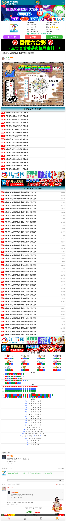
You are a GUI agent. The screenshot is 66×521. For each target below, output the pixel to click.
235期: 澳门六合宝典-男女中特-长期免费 (14, 145)
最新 (57, 484)
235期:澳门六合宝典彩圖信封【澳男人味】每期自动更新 (18, 215)
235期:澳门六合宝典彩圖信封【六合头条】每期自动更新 (18, 255)
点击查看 (61, 515)
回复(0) (12, 504)
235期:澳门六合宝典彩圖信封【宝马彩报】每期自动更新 (18, 324)
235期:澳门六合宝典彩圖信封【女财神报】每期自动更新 (18, 198)
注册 (25, 519)
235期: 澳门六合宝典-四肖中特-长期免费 (14, 155)
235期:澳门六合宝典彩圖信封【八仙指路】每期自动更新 (18, 311)
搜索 (18, 484)
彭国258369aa (10, 487)
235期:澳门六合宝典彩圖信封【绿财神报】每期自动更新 (18, 235)
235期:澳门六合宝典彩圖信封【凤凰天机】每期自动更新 (18, 281)
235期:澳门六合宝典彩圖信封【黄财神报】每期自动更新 (18, 208)
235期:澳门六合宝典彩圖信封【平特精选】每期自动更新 (18, 275)
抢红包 (57, 519)
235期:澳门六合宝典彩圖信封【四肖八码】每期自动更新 (18, 268)
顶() (17, 464)
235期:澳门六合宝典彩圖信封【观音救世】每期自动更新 (18, 252)
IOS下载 (34, 37)
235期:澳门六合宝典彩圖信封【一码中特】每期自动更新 (18, 261)
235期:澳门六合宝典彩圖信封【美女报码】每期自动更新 (18, 258)
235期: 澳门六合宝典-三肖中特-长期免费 (14, 169)
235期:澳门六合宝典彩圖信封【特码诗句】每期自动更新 (18, 314)
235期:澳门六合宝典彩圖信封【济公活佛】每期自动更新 (18, 242)
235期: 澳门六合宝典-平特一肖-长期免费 (14, 142)
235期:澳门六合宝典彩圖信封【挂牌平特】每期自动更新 (18, 301)
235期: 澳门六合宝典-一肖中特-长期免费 (14, 119)
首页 (9, 519)
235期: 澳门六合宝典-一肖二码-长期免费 (14, 116)
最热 (63, 484)
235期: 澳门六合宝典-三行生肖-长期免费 (14, 126)
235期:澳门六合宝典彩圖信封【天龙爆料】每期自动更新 (18, 245)
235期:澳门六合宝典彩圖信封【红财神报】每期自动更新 (18, 228)
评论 (41, 519)
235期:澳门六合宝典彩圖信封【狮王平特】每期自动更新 (18, 285)
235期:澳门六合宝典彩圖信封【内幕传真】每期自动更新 (18, 318)
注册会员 (62, 468)
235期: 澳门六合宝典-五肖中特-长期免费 (14, 162)
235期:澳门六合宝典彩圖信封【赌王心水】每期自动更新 (18, 308)
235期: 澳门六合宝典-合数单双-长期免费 (14, 149)
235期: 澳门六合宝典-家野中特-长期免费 (14, 132)
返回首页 (62, 4)
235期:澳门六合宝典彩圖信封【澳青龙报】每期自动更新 (18, 328)
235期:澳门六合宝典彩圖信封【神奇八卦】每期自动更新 (18, 295)
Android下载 (12, 37)
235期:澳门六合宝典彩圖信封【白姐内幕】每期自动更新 (18, 298)
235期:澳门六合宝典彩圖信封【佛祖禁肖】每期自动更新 (18, 305)
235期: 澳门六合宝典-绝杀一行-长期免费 (14, 112)
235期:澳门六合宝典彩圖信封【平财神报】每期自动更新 (18, 195)
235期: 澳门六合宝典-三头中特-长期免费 (14, 122)
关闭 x (56, 513)
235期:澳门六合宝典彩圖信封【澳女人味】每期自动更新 (18, 218)
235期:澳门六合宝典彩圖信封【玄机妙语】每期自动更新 (18, 288)
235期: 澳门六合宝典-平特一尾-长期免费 (14, 152)
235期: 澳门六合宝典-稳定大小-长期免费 (14, 139)
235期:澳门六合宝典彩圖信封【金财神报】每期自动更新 (18, 238)
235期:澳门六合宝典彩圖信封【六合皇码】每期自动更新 (18, 278)
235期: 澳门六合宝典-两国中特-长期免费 (14, 165)
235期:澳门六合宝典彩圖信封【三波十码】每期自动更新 (18, 222)
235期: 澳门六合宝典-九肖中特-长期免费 (14, 129)
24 (17, 464)
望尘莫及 (7, 57)
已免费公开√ (11, 515)
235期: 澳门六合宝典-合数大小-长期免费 (14, 159)
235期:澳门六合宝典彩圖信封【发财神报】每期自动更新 (18, 202)
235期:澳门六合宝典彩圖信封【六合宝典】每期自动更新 (18, 265)
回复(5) (12, 464)
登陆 (59, 468)
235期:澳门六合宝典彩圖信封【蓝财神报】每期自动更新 (18, 232)
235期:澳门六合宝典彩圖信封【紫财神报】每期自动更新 (18, 225)
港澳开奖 (9, 455)
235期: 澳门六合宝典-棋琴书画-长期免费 (14, 136)
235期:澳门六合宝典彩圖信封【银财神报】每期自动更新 (18, 212)
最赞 (60, 484)
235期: (6, 515)
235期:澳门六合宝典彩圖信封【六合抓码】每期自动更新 (18, 331)
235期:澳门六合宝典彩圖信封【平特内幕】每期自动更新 (18, 192)
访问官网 (55, 37)
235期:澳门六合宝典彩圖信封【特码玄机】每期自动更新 (18, 291)
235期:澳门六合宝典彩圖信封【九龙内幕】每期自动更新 (18, 248)
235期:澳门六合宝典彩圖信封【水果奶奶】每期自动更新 (18, 271)
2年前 (8, 464)
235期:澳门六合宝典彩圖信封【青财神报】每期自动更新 (18, 205)
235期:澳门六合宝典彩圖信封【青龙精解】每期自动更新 (18, 321)
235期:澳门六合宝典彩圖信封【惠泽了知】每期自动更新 (18, 334)
